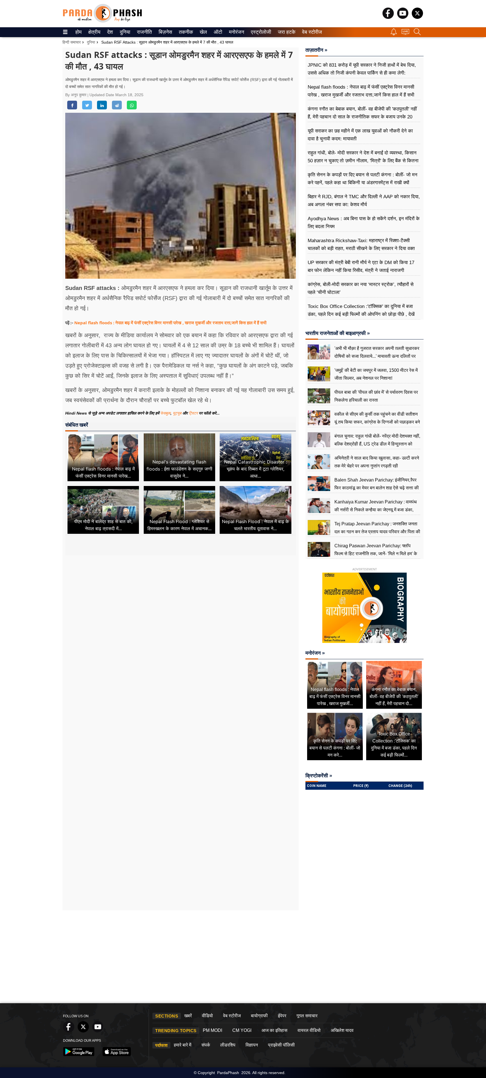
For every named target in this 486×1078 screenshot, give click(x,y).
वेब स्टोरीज (311, 32)
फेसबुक (165, 413)
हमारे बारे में (182, 1045)
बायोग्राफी (259, 1015)
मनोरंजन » (315, 653)
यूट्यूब (178, 413)
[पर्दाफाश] (102, 21)
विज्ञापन (252, 1045)
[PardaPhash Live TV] (405, 33)
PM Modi (212, 1030)
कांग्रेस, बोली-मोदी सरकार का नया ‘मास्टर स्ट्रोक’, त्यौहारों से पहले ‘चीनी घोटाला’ (360, 288)
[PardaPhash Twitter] (417, 17)
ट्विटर (193, 413)
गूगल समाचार (307, 1015)
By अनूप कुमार (76, 95)
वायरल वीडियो (309, 1030)
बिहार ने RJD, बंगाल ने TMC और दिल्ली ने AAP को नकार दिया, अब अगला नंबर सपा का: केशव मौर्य (364, 200)
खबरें (188, 1015)
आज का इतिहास (274, 1030)
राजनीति (143, 32)
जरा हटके (285, 32)
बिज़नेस (164, 32)
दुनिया (124, 32)
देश (109, 32)
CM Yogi (241, 1030)
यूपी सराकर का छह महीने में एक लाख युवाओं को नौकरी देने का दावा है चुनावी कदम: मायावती (360, 134)
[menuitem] (78, 32)
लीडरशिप (227, 1045)
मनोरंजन (235, 32)
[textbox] (180, 344)
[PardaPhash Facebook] (388, 17)
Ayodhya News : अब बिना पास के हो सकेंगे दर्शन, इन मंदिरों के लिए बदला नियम (364, 222)
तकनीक (185, 32)
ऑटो (217, 32)
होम (78, 32)
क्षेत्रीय (93, 32)
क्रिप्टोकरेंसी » (318, 775)
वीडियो (207, 1015)
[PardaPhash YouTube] (402, 17)
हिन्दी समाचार (71, 42)
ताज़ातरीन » (316, 50)
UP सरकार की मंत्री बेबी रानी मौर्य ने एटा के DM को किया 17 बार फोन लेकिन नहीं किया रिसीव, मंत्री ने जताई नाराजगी (361, 266)
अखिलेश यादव (342, 1030)
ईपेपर (282, 1015)
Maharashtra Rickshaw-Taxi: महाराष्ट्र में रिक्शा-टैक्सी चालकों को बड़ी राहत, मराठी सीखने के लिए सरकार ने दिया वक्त (361, 244)
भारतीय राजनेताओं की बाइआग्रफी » (337, 333)
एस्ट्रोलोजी (260, 32)
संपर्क (205, 1045)
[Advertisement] (180, 608)
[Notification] (393, 33)
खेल (203, 32)
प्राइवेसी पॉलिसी (281, 1045)
